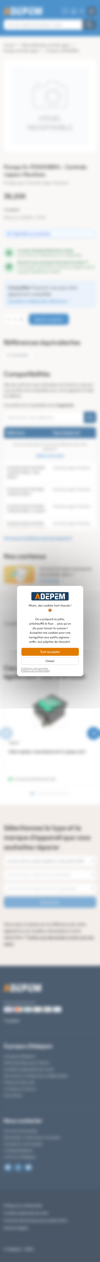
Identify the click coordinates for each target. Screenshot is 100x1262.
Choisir (50, 661)
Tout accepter (50, 652)
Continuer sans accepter (34, 668)
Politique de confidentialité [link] (35, 671)
